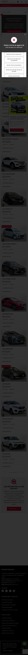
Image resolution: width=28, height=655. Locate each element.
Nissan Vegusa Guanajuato (14, 54)
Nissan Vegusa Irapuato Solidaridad (14, 59)
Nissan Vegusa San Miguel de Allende (14, 70)
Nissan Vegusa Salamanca (14, 65)
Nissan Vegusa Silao (14, 76)
